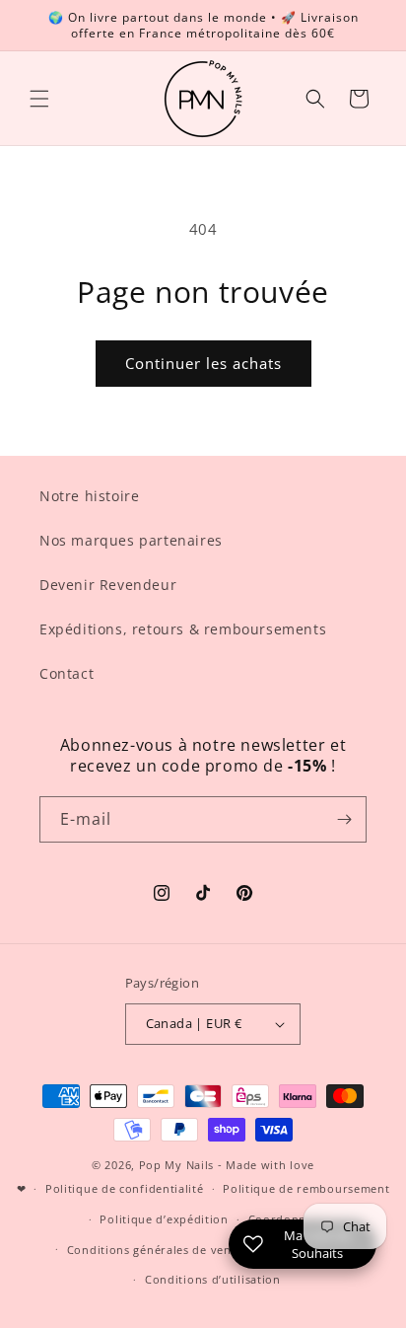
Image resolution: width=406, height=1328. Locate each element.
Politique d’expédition (164, 1219)
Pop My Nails (176, 1164)
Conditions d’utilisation (213, 1279)
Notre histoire (89, 495)
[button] (39, 98)
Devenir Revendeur (107, 584)
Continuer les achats (203, 363)
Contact (66, 673)
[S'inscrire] (344, 819)
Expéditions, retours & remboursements (182, 629)
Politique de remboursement (306, 1188)
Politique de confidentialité (124, 1188)
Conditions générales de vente (154, 1249)
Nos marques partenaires (131, 540)
